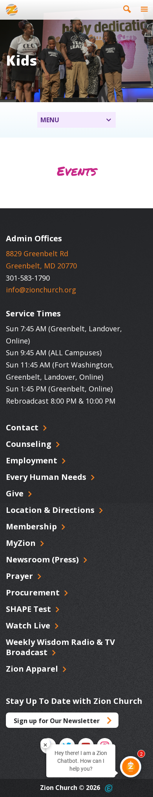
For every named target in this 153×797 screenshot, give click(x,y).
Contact (23, 427)
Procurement (34, 592)
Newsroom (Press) (43, 559)
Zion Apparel (33, 668)
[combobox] (76, 120)
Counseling (29, 444)
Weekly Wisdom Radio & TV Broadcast (60, 647)
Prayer (20, 576)
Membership (32, 526)
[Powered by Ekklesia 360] (109, 788)
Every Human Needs (47, 477)
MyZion (22, 543)
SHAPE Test (29, 609)
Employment (32, 460)
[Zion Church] (12, 10)
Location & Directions (51, 510)
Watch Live (29, 625)
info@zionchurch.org (41, 289)
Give (16, 493)
